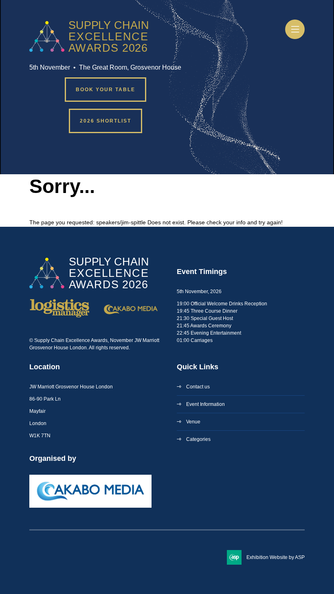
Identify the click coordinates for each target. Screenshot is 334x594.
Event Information (205, 404)
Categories (198, 439)
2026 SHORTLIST (105, 121)
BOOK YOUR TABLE (105, 89)
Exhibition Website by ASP (275, 557)
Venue (193, 422)
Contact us (198, 387)
